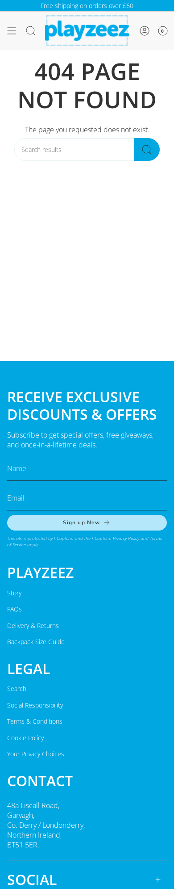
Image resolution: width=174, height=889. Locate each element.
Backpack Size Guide (36, 641)
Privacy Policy (126, 538)
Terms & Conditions (34, 721)
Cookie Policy (25, 737)
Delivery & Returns (33, 625)
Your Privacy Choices (35, 754)
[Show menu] (12, 30)
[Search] (147, 149)
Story (14, 593)
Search (16, 688)
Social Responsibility (35, 705)
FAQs (14, 609)
